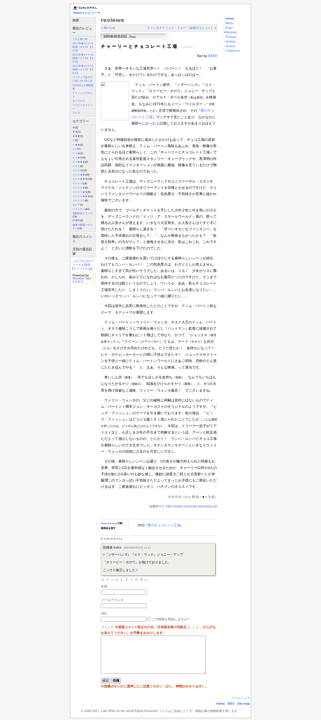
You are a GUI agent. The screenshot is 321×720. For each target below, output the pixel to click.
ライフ (76, 112)
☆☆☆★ (77, 170)
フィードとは (82, 268)
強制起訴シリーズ (82, 213)
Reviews (231, 32)
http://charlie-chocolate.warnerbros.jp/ (191, 506)
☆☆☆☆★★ (80, 192)
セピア (76, 204)
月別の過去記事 (82, 251)
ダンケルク (78, 100)
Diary (229, 28)
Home (77, 12)
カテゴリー (80, 121)
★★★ (76, 136)
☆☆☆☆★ (78, 187)
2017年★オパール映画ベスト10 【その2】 (83, 58)
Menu (229, 23)
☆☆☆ (76, 166)
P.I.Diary (230, 37)
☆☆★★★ (78, 161)
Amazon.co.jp (109, 523)
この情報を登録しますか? (169, 619)
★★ (74, 131)
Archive (230, 41)
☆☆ (74, 149)
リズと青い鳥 (80, 39)
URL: (104, 613)
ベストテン (78, 209)
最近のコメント (82, 239)
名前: (104, 586)
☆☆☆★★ (78, 174)
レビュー (91, 12)
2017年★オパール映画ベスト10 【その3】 (83, 47)
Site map (243, 703)
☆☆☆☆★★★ (81, 196)
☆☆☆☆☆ (78, 200)
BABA (212, 56)
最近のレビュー (82, 30)
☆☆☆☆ (77, 183)
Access (230, 46)
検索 (75, 20)
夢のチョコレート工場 (164, 525)
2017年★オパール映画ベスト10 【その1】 (83, 69)
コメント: (108, 627)
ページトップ (241, 698)
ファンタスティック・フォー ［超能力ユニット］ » (181, 28)
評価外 (76, 220)
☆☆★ (76, 153)
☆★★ (76, 144)
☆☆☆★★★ (80, 178)
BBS (231, 703)
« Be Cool (108, 28)
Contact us (232, 50)
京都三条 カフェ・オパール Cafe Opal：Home (84, 7)
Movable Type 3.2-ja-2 (82, 280)
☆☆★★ (77, 157)
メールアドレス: (113, 600)
